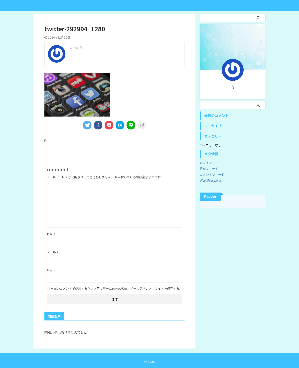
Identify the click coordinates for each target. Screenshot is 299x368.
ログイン (206, 163)
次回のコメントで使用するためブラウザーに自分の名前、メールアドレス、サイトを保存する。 (116, 288)
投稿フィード (209, 168)
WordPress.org (210, 180)
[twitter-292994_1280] (120, 125)
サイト (51, 270)
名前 (51, 234)
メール (53, 252)
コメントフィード (212, 174)
